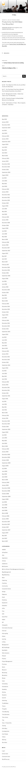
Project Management (7, 661)
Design (3, 591)
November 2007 (6, 524)
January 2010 (5, 451)
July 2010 (4, 435)
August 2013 (5, 334)
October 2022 (5, 169)
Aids (3, 555)
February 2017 (5, 264)
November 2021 (6, 197)
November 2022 (6, 166)
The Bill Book (5, 703)
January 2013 (5, 354)
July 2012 (4, 370)
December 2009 (6, 454)
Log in (3, 751)
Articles (4, 560)
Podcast (4, 655)
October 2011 (5, 393)
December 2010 (6, 421)
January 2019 (5, 219)
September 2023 (6, 141)
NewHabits (4, 650)
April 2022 (4, 186)
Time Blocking (5, 711)
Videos (3, 736)
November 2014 (6, 309)
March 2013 (5, 348)
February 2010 (5, 449)
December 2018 (6, 222)
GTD (3, 614)
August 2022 (5, 175)
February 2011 (5, 415)
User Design (5, 734)
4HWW (4, 549)
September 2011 (6, 395)
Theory (4, 706)
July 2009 (4, 468)
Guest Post (4, 616)
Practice (4, 658)
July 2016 (4, 281)
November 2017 (6, 247)
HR (2, 622)
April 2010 (4, 443)
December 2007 (6, 521)
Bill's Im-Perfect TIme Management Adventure (13, 569)
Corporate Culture (6, 588)
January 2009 (5, 485)
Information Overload (7, 628)
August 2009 (5, 465)
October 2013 (5, 328)
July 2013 (4, 337)
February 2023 (5, 158)
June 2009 (4, 471)
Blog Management (6, 572)
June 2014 (4, 317)
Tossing (4, 725)
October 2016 (5, 273)
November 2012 (6, 359)
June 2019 (4, 208)
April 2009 (4, 477)
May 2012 (4, 376)
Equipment (4, 602)
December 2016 (6, 267)
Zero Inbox (4, 742)
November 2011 (6, 390)
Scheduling (4, 683)
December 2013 (6, 323)
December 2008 (6, 488)
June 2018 (4, 233)
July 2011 (4, 401)
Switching (4, 700)
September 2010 (6, 429)
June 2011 (4, 404)
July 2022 (4, 178)
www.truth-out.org (6, 27)
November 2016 (6, 270)
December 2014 (6, 306)
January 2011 (5, 418)
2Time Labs (8, 8)
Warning (4, 739)
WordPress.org (5, 759)
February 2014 (5, 320)
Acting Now (5, 552)
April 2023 (4, 152)
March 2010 (5, 446)
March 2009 (5, 479)
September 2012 (6, 365)
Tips (3, 720)
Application (5, 558)
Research (6, 53)
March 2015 (5, 301)
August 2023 (5, 144)
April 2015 (4, 298)
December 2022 (6, 164)
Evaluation (4, 605)
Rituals (3, 678)
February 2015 (5, 303)
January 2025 (5, 122)
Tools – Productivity (6, 723)
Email (3, 597)
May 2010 (4, 440)
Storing (4, 692)
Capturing (4, 580)
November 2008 (6, 491)
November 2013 (6, 326)
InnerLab (4, 630)
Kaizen (3, 636)
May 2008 (4, 507)
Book (3, 577)
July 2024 (4, 130)
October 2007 (5, 527)
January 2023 (5, 161)
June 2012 (4, 373)
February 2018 (5, 242)
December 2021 (6, 194)
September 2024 (6, 127)
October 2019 (5, 203)
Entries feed (5, 753)
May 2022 (4, 183)
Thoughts (4, 709)
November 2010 (6, 423)
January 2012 (5, 384)
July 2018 (4, 231)
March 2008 (5, 513)
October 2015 (5, 292)
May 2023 (4, 150)
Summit (4, 697)
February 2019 (5, 217)
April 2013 (4, 345)
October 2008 (5, 493)
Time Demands (5, 714)
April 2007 (4, 538)
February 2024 (5, 136)
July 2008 (4, 502)
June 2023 (4, 147)
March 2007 (5, 541)
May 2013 (4, 342)
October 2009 (5, 460)
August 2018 (5, 228)
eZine (3, 608)
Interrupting (5, 633)
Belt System (5, 566)
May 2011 (4, 407)
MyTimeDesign (5, 647)
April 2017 (4, 259)
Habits (3, 619)
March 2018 (5, 239)
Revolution (4, 675)
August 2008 (5, 499)
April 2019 (4, 214)
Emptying (4, 600)
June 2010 (4, 437)
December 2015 (6, 289)
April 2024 (4, 133)
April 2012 (4, 379)
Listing (3, 642)
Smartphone (5, 686)
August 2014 (5, 315)
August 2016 (5, 278)
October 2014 (5, 312)
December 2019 (6, 200)
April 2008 (4, 510)
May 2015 (4, 295)
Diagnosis (4, 594)
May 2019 (4, 211)
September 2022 (6, 172)
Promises (4, 664)
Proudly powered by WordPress (9, 766)
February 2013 (5, 351)
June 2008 (4, 504)
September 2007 (6, 530)
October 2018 (5, 225)
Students (4, 695)
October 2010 (5, 426)
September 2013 (6, 331)
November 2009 (6, 457)
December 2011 (6, 387)
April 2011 (4, 409)
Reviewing (4, 672)
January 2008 (5, 518)
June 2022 (4, 180)
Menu (14, 14)
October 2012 (5, 362)
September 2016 (6, 275)
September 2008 (6, 496)
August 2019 (5, 206)
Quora (3, 667)
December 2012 (6, 356)
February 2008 (5, 516)
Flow (3, 611)
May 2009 (4, 474)
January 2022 (5, 192)
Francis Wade (16, 19)
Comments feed (6, 756)
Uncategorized (5, 731)
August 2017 (5, 253)
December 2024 (6, 125)
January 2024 (5, 139)
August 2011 (5, 398)
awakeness (4, 563)
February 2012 (5, 382)
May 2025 (4, 119)
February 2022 (5, 189)
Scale (3, 681)
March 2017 (5, 261)
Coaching (4, 583)
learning (4, 639)
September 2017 (6, 250)
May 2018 (4, 236)
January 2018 (5, 245)
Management (5, 644)
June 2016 (4, 284)
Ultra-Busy (4, 728)
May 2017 (4, 256)
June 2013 (4, 340)
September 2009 (6, 463)
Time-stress (5, 717)
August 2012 (5, 368)
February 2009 (5, 482)
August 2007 (5, 532)
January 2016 (5, 287)
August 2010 (5, 432)
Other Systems (5, 653)
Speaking (4, 689)
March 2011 (5, 412)
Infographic (5, 625)
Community (5, 586)
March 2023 (5, 155)
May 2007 (4, 535)
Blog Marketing (5, 574)
